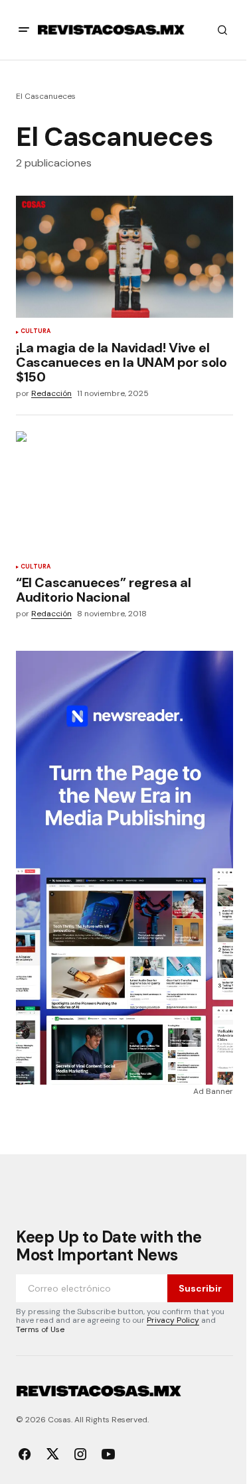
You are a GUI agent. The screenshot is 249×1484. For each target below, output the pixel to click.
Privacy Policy (173, 1320)
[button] (24, 30)
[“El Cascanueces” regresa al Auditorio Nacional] (124, 492)
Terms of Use (40, 1329)
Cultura (35, 331)
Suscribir (200, 1288)
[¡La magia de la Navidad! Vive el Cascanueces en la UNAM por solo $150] (124, 257)
